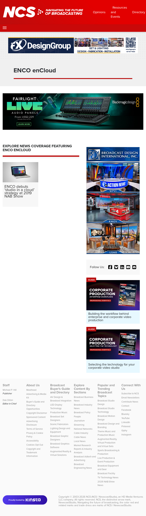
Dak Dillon (8, 400)
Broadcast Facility (106, 473)
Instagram (126, 434)
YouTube (125, 418)
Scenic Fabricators (59, 424)
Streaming (79, 424)
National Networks (83, 428)
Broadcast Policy (82, 412)
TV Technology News (108, 477)
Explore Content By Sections (82, 388)
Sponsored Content (36, 417)
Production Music (58, 412)
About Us (33, 385)
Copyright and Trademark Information (33, 452)
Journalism (79, 420)
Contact (125, 405)
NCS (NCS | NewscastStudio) (101, 496)
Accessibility (32, 440)
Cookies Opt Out (34, 444)
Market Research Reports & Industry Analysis (83, 449)
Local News (79, 441)
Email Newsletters (130, 397)
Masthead (31, 389)
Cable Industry (81, 432)
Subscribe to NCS (130, 393)
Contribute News (129, 401)
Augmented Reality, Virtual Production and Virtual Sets (107, 442)
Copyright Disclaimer (36, 412)
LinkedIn (125, 422)
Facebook (126, 409)
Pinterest (125, 426)
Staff (6, 385)
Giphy (124, 430)
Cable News (80, 437)
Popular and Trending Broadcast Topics (106, 390)
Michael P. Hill (10, 389)
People (77, 416)
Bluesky (125, 414)
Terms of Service (34, 428)
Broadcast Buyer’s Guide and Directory (60, 388)
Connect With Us (131, 387)
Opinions (99, 12)
